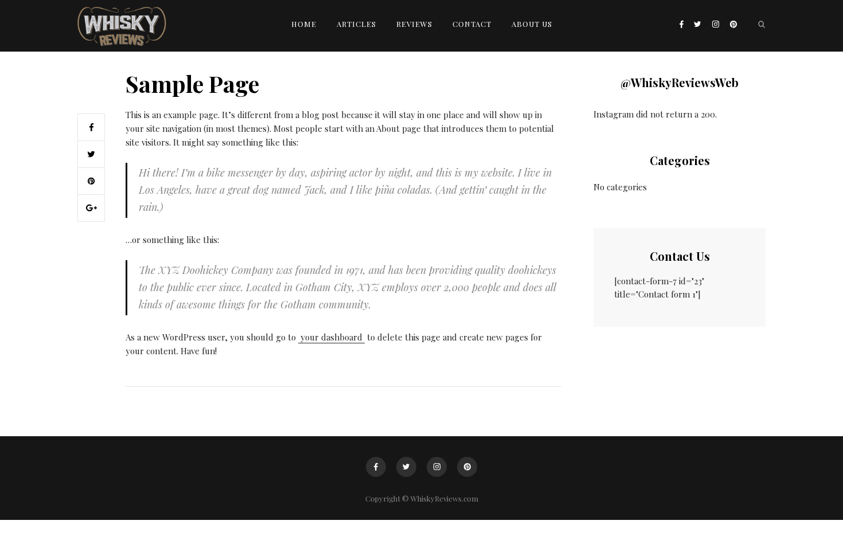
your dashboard (331, 337)
